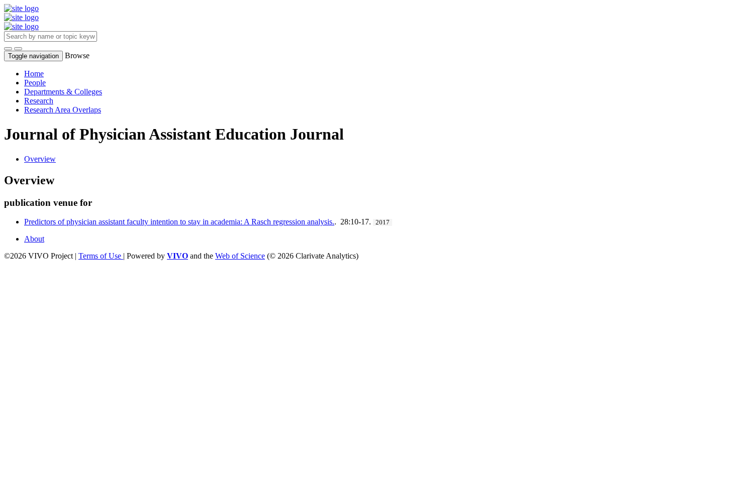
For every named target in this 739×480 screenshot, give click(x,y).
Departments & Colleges (63, 91)
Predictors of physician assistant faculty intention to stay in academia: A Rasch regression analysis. (179, 221)
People (35, 82)
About (34, 238)
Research (38, 100)
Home (34, 73)
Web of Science (240, 256)
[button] (8, 48)
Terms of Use (100, 256)
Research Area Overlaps (62, 109)
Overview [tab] (40, 159)
